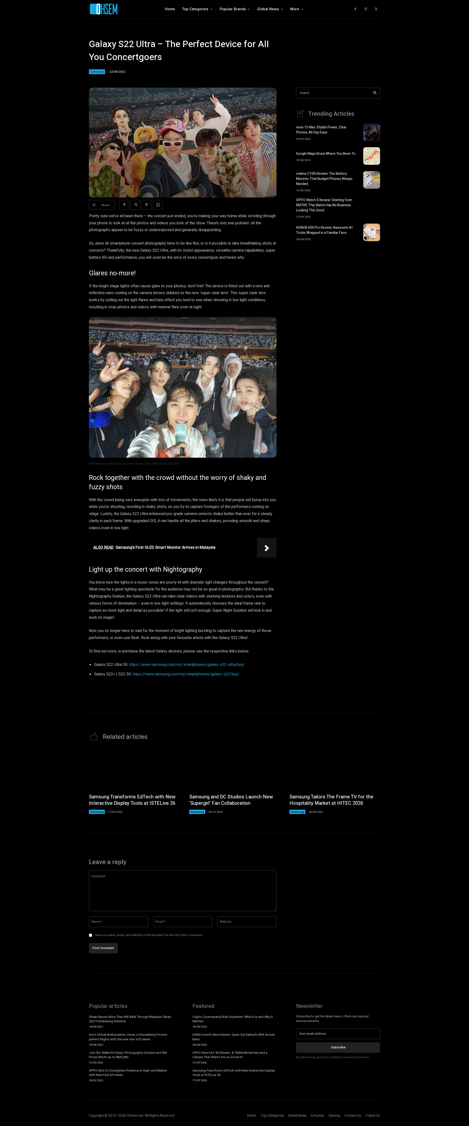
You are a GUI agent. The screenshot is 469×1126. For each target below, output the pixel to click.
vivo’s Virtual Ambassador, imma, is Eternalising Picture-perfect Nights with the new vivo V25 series (128, 1036)
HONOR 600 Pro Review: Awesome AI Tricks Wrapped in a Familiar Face (324, 230)
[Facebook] (355, 9)
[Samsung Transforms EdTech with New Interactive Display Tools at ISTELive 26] (134, 770)
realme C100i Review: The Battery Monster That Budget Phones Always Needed (324, 178)
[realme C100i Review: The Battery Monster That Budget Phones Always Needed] (371, 180)
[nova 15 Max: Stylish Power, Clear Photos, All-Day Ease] (371, 132)
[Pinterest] (146, 205)
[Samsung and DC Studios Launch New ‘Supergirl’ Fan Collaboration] (234, 770)
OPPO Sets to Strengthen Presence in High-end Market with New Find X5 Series (128, 1072)
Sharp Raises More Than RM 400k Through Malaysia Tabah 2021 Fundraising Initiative (130, 1018)
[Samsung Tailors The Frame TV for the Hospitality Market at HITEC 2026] (334, 770)
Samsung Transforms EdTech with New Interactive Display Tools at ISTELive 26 (132, 800)
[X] (376, 9)
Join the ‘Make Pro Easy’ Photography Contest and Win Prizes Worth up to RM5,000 (128, 1054)
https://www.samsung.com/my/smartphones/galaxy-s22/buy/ (186, 674)
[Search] (375, 93)
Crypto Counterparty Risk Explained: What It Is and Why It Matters (232, 1018)
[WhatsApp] (158, 205)
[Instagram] (366, 9)
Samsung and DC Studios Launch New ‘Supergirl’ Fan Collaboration (231, 800)
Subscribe (338, 1047)
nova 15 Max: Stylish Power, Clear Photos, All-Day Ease (321, 130)
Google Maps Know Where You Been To (325, 153)
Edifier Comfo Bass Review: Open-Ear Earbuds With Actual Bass (233, 1036)
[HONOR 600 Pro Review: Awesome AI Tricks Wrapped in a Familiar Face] (371, 232)
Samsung (97, 72)
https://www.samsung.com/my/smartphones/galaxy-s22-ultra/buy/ (187, 665)
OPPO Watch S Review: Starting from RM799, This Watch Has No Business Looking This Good (324, 205)
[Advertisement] (338, 287)
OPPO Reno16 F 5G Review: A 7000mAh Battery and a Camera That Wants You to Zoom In (229, 1054)
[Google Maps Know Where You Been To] (371, 156)
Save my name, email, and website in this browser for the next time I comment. (149, 935)
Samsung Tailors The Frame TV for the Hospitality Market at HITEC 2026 (331, 800)
